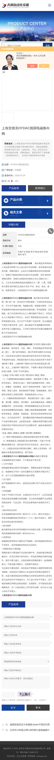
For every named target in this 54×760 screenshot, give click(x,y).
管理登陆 (31, 756)
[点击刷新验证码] (24, 694)
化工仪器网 (21, 756)
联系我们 (40, 188)
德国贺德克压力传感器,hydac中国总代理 (30, 724)
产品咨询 (14, 188)
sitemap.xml (41, 756)
